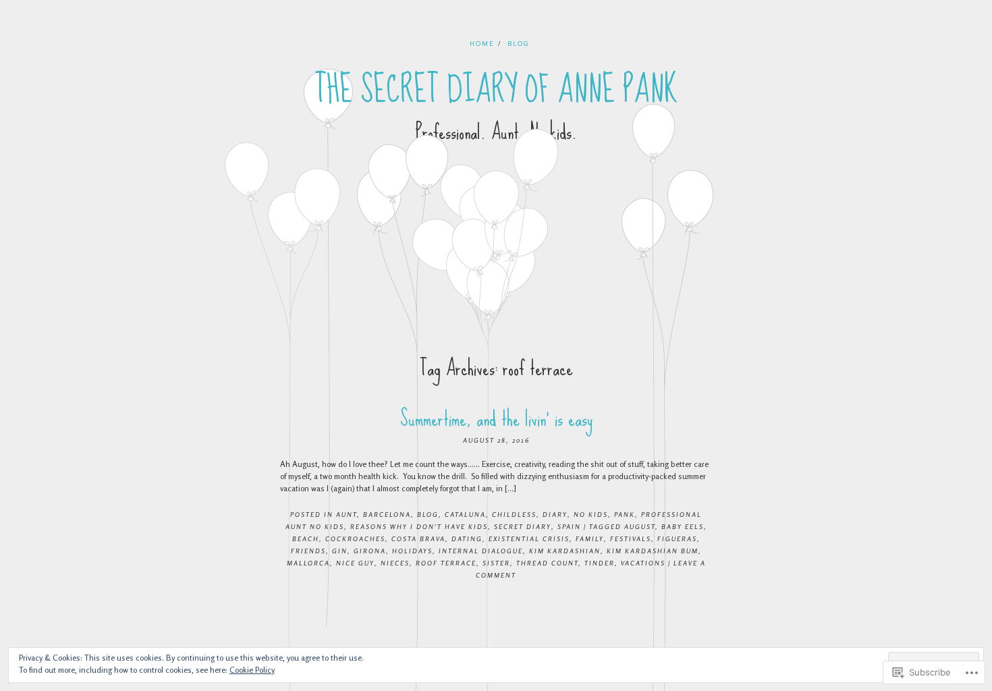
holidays (412, 551)
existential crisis (529, 538)
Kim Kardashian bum (652, 551)
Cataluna (465, 514)
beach (305, 538)
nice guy (355, 563)
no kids (591, 514)
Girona (370, 551)
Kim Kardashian (565, 551)
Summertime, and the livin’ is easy (496, 419)
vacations (643, 563)
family (590, 538)
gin (340, 551)
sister (496, 563)
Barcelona (387, 514)
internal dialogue (481, 551)
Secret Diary (522, 526)
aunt (346, 514)
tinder (599, 563)
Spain (569, 526)
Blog (518, 43)
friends (308, 551)
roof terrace (446, 563)
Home (482, 43)
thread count (547, 563)
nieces (395, 563)
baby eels (682, 526)
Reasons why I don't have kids (419, 526)
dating (467, 538)
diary (555, 514)
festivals (630, 538)
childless (514, 514)
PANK (624, 514)
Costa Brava (418, 538)
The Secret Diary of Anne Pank (496, 89)
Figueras (677, 538)
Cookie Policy (252, 670)
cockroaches (355, 538)
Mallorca (308, 563)
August (639, 526)
